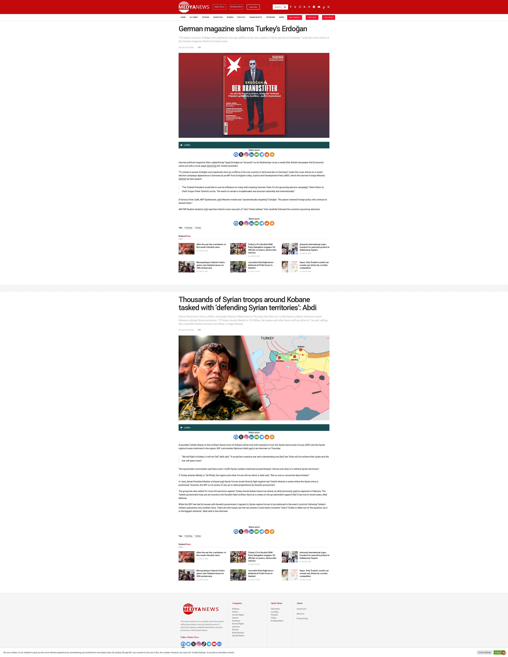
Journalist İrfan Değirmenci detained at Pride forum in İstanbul (260, 265)
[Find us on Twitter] (295, 6)
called (214, 162)
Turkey (198, 228)
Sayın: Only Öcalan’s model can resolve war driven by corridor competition (314, 265)
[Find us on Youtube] (319, 6)
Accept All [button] (499, 652)
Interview (236, 627)
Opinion (205, 17)
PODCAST (312, 17)
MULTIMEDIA (294, 17)
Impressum (301, 609)
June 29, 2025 (203, 251)
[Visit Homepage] (194, 7)
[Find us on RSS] (304, 6)
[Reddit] (267, 154)
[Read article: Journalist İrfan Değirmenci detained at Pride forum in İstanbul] (238, 266)
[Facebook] (236, 154)
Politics (241, 17)
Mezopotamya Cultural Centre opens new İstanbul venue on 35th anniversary (210, 265)
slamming (211, 166)
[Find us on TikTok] (324, 7)
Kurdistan (218, 17)
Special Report (238, 636)
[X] (241, 154)
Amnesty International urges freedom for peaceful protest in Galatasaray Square (314, 247)
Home (183, 17)
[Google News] (219, 644)
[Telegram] (261, 154)
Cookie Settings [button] (484, 652)
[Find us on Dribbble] (309, 6)
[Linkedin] (251, 154)
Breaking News (277, 621)
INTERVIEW (270, 17)
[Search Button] (285, 7)
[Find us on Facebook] (290, 6)
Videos (274, 618)
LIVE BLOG (328, 17)
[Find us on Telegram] (314, 6)
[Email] (256, 154)
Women (230, 17)
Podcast (274, 615)
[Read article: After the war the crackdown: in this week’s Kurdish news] (186, 248)
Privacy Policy (302, 618)
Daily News (275, 609)
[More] (272, 154)
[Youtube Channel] (214, 644)
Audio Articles (238, 633)
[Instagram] (246, 154)
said (219, 199)
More (281, 17)
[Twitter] (188, 644)
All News (194, 17)
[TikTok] (203, 644)
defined (182, 179)
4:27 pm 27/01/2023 (186, 47)
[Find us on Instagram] (300, 6)
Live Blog (274, 612)
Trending (188, 228)
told (206, 209)
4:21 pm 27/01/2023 (186, 330)
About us (300, 614)
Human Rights (255, 17)
